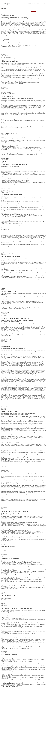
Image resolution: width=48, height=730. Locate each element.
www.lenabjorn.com (28, 648)
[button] (29, 3)
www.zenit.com (3, 599)
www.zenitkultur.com (4, 550)
